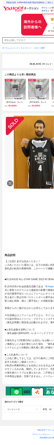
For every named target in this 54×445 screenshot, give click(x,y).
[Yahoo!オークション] (21, 7)
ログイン (45, 11)
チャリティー (26, 48)
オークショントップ (10, 48)
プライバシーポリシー (41, 434)
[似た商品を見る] (10, 183)
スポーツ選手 (39, 48)
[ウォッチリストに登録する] (22, 96)
